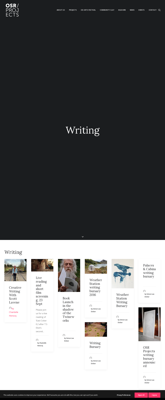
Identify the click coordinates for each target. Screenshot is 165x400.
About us (61, 10)
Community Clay (107, 10)
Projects (73, 10)
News (132, 10)
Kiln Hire (122, 10)
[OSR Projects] (12, 10)
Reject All (141, 395)
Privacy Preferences (124, 395)
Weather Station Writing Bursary (122, 300)
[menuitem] (61, 10)
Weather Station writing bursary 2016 (95, 287)
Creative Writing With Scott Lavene (15, 295)
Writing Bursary (95, 345)
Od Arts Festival (88, 10)
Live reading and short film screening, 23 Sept (42, 291)
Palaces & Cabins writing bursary (149, 270)
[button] (159, 10)
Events (142, 10)
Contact (153, 10)
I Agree (154, 395)
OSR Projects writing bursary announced (149, 357)
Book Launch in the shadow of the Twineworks (68, 309)
